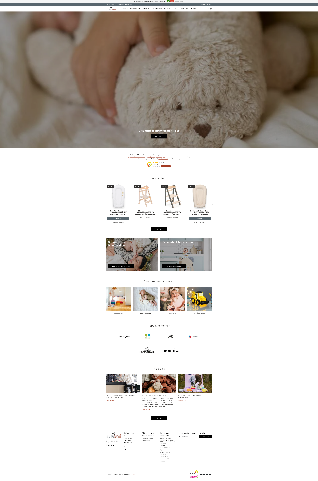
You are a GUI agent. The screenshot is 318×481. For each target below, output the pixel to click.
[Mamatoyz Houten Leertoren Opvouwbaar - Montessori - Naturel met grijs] (172, 196)
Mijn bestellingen (147, 438)
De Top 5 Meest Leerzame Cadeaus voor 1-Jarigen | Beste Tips (122, 396)
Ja (168, 1)
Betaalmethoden (165, 438)
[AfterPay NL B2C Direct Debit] (210, 474)
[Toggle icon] (204, 8)
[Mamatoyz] (147, 350)
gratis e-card (163, 159)
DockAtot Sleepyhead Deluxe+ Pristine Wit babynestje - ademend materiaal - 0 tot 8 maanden (118, 212)
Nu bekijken (159, 136)
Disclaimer (163, 454)
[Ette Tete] (147, 336)
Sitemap (162, 461)
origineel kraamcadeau (136, 157)
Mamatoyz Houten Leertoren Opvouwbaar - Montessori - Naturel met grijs (172, 212)
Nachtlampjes (199, 313)
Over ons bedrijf (165, 448)
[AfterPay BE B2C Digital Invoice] (204, 474)
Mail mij (118, 218)
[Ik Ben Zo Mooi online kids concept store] (111, 8)
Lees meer (110, 400)
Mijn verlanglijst (146, 440)
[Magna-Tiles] (193, 336)
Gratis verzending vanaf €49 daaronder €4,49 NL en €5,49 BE (168, 442)
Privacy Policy (164, 457)
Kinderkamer (128, 442)
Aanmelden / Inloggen (206, 4)
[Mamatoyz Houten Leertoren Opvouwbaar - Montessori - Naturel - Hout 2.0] (145, 196)
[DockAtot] (124, 336)
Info (125, 449)
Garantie (162, 445)
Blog (187, 8)
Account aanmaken (148, 436)
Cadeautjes (118, 313)
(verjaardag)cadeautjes (156, 157)
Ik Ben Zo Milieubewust (167, 459)
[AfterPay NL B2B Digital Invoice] (207, 474)
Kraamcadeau (145, 313)
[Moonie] (170, 350)
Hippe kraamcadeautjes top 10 (154, 395)
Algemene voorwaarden (167, 450)
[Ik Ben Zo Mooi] (170, 336)
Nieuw (126, 436)
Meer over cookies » (179, 1)
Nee (172, 1)
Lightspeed (132, 474)
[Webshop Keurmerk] (194, 478)
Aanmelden (205, 437)
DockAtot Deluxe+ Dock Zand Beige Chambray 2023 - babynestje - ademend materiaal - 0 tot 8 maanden (200, 212)
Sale (125, 447)
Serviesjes (172, 313)
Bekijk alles (159, 229)
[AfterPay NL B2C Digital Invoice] (201, 474)
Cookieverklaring (165, 452)
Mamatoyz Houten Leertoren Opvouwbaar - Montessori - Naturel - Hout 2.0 (145, 212)
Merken (193, 8)
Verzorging (127, 445)
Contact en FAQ (165, 436)
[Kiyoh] (194, 474)
